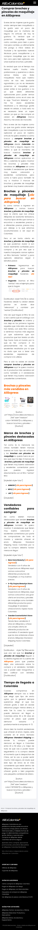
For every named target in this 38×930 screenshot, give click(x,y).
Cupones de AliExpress (10, 871)
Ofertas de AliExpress (9, 868)
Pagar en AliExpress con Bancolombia (15, 889)
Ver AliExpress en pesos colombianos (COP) (17, 897)
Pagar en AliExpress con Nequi (12, 886)
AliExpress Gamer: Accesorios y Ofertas (15, 910)
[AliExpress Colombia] (11, 820)
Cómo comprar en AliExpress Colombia (16, 884)
